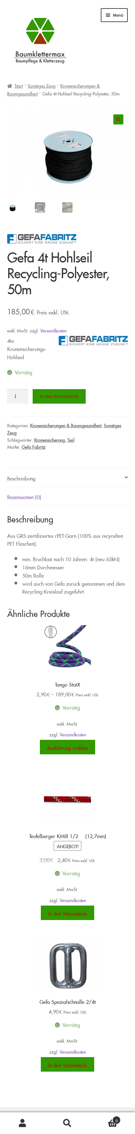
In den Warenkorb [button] (67, 912)
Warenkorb (104, 1118)
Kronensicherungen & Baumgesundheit (65, 424)
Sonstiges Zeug (42, 85)
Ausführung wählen (67, 747)
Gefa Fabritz (34, 446)
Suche (67, 1123)
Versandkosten (53, 330)
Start (18, 85)
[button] (118, 119)
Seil (71, 439)
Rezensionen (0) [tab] (24, 496)
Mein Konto (22, 1123)
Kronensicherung (49, 439)
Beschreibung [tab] (21, 477)
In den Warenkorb (59, 396)
